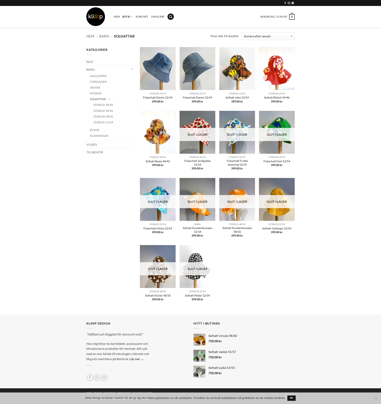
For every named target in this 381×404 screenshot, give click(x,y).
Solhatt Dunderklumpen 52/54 (197, 229)
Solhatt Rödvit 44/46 (277, 97)
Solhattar (98, 99)
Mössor (95, 93)
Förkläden (98, 81)
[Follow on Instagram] (289, 3)
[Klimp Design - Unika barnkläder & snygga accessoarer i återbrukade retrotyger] (97, 16)
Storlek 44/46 (103, 110)
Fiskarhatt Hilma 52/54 (157, 228)
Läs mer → (137, 359)
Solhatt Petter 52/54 (197, 295)
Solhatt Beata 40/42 (158, 161)
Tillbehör (94, 152)
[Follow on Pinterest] (293, 3)
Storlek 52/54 (103, 122)
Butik (126, 16)
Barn (104, 36)
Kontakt (142, 16)
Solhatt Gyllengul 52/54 (276, 228)
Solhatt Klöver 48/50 (158, 295)
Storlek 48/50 (103, 116)
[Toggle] (131, 69)
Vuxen (91, 144)
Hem (117, 16)
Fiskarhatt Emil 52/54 (277, 161)
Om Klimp (157, 16)
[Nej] (375, 399)
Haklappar (98, 76)
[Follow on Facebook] (285, 3)
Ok (291, 398)
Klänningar (99, 135)
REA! (89, 62)
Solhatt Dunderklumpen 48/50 (237, 229)
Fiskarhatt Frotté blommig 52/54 (237, 162)
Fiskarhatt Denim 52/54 (157, 97)
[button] (170, 17)
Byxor (94, 130)
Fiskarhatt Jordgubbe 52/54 (197, 162)
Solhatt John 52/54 (237, 97)
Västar (95, 87)
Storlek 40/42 (103, 104)
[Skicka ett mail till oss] (104, 377)
